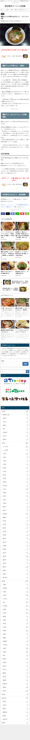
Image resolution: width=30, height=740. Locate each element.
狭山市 (15, 542)
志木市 (15, 499)
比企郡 (15, 531)
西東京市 (15, 683)
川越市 (2, 13)
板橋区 (15, 637)
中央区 (15, 591)
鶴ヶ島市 (15, 577)
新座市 (15, 510)
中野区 (15, 595)
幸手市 (15, 496)
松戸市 (15, 436)
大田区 (15, 620)
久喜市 (15, 457)
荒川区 (15, 676)
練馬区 (15, 673)
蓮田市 (15, 559)
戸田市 (15, 503)
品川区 (15, 613)
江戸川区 (15, 644)
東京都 (15, 581)
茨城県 (15, 722)
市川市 (15, 421)
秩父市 (15, 552)
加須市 (15, 467)
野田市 (15, 439)
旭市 (15, 428)
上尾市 (15, 453)
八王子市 (15, 598)
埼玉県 (15, 443)
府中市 (15, 623)
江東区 (15, 648)
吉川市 (15, 475)
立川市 (15, 669)
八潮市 (15, 464)
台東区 (15, 609)
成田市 (15, 425)
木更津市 (15, 432)
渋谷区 (15, 651)
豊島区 (15, 687)
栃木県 (15, 694)
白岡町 (15, 545)
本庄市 (15, 521)
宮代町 (15, 478)
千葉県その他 (15, 414)
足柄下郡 (15, 719)
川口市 (15, 489)
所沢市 (15, 506)
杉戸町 (15, 524)
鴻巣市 (15, 574)
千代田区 (15, 605)
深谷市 (15, 535)
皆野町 (15, 549)
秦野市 (15, 715)
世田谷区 (15, 588)
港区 (15, 655)
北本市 (15, 471)
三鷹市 (15, 584)
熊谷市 (15, 538)
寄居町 (15, 482)
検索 (2, 360)
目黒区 (15, 662)
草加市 (15, 556)
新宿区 (15, 630)
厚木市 (15, 701)
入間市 (15, 460)
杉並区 (15, 634)
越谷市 (15, 566)
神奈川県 (15, 698)
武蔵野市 (15, 641)
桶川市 (15, 528)
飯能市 (15, 570)
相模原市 (15, 712)
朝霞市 (15, 517)
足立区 (15, 690)
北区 (15, 602)
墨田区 (15, 616)
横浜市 (15, 708)
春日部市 (15, 513)
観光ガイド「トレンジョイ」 (8, 204)
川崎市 (15, 705)
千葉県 (15, 411)
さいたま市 (15, 446)
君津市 (15, 418)
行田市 (15, 563)
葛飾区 (15, 680)
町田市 (15, 659)
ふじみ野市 (15, 450)
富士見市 (15, 485)
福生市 (15, 666)
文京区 (15, 627)
